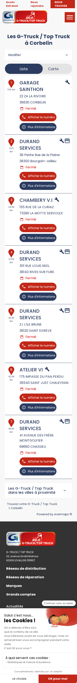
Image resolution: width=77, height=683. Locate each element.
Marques (14, 586)
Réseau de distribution (26, 569)
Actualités (14, 606)
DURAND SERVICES (30, 144)
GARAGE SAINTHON (31, 86)
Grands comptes (21, 594)
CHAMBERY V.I (36, 200)
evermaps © (63, 514)
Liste (24, 68)
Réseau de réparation (25, 577)
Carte (53, 68)
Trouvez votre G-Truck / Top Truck (32, 504)
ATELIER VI (31, 369)
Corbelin (17, 508)
